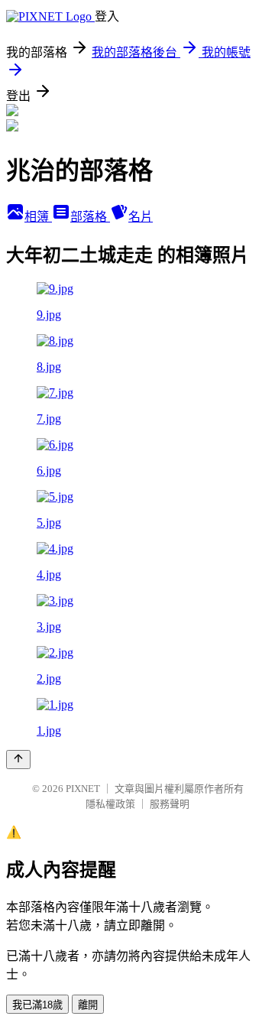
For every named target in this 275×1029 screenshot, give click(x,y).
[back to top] (18, 759)
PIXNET (83, 788)
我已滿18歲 (37, 1005)
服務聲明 (169, 804)
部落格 (90, 216)
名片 (140, 216)
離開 (88, 1005)
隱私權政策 (110, 804)
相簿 (38, 216)
